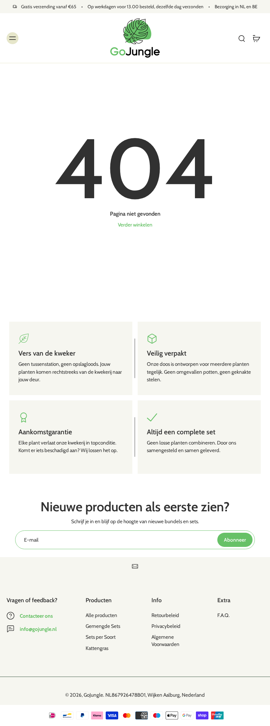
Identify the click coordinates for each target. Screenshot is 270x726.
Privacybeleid (165, 626)
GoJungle (93, 695)
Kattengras (97, 648)
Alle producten (101, 615)
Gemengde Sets (103, 626)
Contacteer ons (36, 616)
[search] (241, 38)
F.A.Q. (223, 615)
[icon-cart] (256, 38)
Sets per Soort (101, 637)
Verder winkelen (135, 225)
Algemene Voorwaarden (165, 640)
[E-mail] (135, 566)
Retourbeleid (165, 615)
